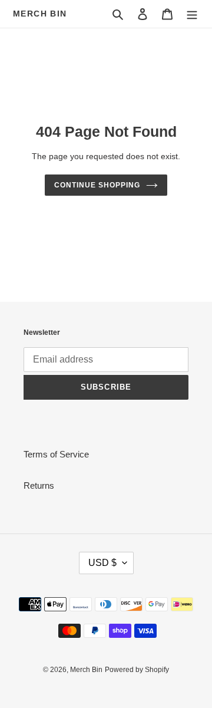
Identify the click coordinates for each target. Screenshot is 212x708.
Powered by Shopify (137, 670)
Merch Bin (40, 13)
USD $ (102, 563)
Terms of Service (56, 454)
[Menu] (192, 14)
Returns (39, 485)
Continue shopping (97, 185)
